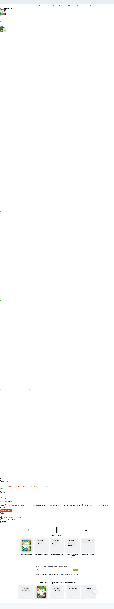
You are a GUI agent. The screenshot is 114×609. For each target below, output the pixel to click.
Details (1, 488)
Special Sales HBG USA (23, 2)
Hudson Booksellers (33, 486)
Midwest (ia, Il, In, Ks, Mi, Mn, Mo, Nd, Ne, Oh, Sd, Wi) (11, 517)
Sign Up (75, 569)
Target (41, 486)
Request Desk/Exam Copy (6, 510)
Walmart (46, 486)
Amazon (2, 486)
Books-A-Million (18, 486)
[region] (57, 592)
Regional (2, 516)
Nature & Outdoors (43, 5)
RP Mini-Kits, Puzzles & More (86, 5)
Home (19, 5)
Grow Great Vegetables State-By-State (8, 519)
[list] (57, 433)
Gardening (25, 5)
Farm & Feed (34, 5)
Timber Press (3, 496)
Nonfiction (2, 513)
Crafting (61, 5)
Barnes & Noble (9, 486)
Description (2, 499)
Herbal (76, 5)
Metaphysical (54, 5)
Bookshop (25, 486)
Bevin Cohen (6, 481)
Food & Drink (69, 5)
